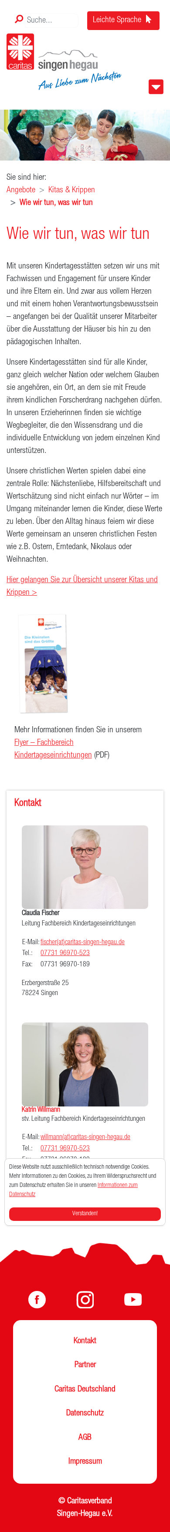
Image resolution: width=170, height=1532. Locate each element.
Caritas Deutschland (85, 1389)
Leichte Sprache (118, 20)
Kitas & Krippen (71, 190)
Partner (85, 1365)
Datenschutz (85, 1413)
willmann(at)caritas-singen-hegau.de (85, 1137)
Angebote (21, 190)
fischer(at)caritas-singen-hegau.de (83, 942)
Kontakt (85, 1341)
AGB (85, 1438)
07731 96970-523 (65, 953)
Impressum (85, 1462)
